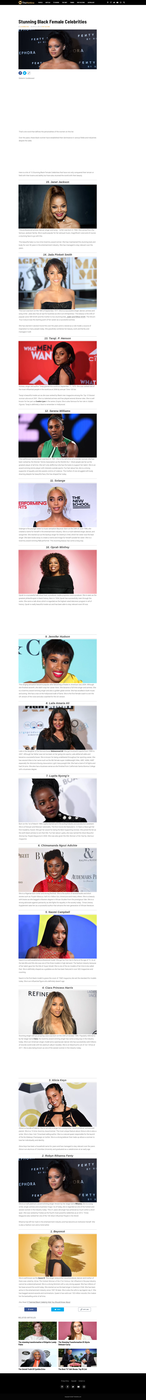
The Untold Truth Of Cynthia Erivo (31, 1369)
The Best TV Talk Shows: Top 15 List (72, 1369)
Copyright (73, 1381)
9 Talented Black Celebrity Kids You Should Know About (48, 1302)
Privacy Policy (65, 1381)
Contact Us (82, 1381)
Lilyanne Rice (24, 27)
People (40, 2)
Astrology (91, 2)
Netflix (48, 2)
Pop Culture (81, 2)
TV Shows (56, 2)
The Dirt (64, 2)
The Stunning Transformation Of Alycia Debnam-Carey (74, 1343)
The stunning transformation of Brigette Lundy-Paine (37, 1343)
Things (72, 2)
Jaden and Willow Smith (76, 317)
